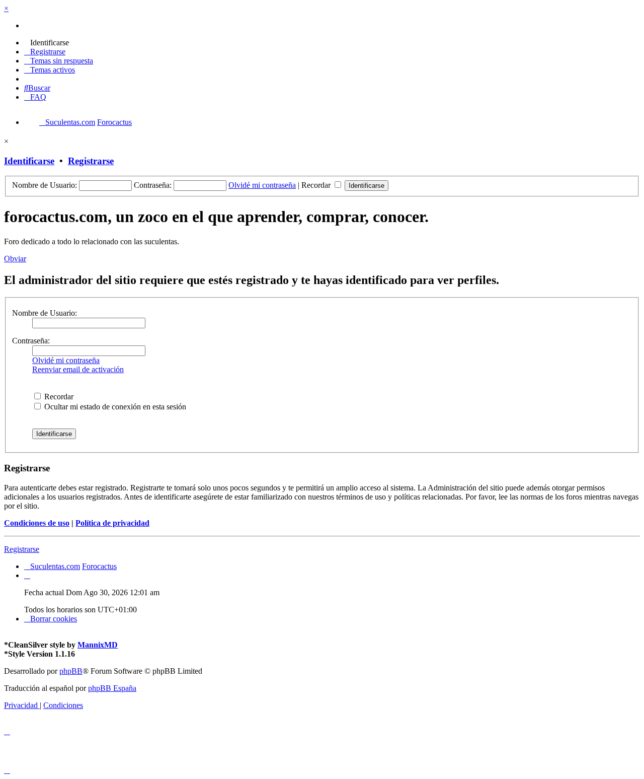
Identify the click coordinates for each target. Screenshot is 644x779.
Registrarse (91, 161)
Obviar (15, 258)
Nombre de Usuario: (44, 313)
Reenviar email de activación (78, 369)
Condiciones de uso (36, 523)
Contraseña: (31, 340)
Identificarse (29, 161)
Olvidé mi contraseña (262, 185)
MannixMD (97, 645)
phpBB (71, 671)
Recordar (317, 185)
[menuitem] (46, 42)
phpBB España (112, 688)
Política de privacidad (112, 523)
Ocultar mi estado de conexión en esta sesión (114, 406)
